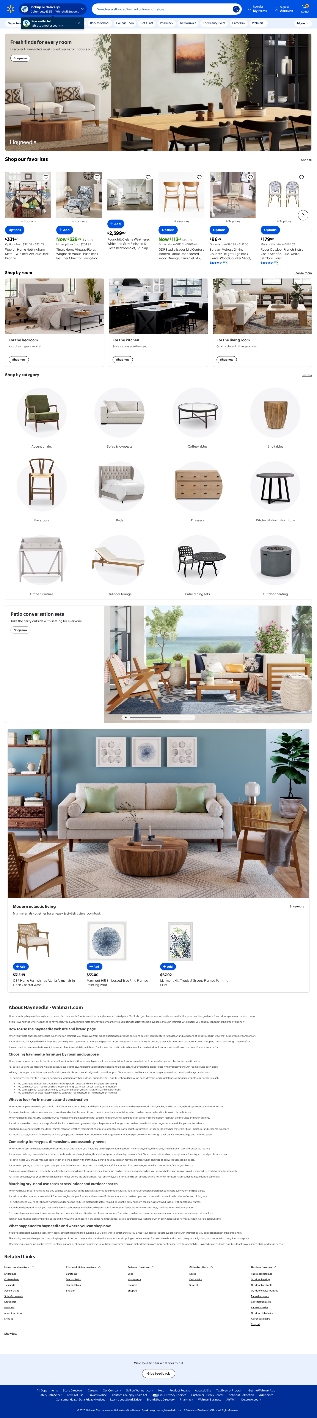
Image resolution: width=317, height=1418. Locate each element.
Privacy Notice (97, 1395)
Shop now (18, 359)
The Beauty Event (214, 23)
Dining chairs (73, 1279)
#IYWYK (231, 1399)
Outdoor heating (260, 1279)
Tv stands (9, 1285)
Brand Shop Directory (161, 1399)
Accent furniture (13, 1313)
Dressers (132, 1285)
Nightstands (134, 1279)
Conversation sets (261, 1301)
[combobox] (167, 9)
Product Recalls (179, 1390)
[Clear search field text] (226, 9)
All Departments (47, 1390)
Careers (93, 1390)
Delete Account (251, 1399)
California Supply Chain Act (129, 1395)
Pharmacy (166, 23)
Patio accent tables (261, 1273)
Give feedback (158, 1373)
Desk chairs (195, 1279)
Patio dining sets (260, 1296)
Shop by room (303, 273)
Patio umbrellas (259, 1307)
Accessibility (203, 1390)
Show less (10, 1333)
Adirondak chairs (260, 1318)
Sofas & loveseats (13, 1296)
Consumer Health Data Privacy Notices (80, 1399)
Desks (192, 1273)
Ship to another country (47, 25)
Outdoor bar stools (261, 1285)
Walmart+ (258, 23)
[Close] (79, 23)
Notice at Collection (241, 1395)
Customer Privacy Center (207, 1395)
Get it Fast (147, 23)
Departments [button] (16, 23)
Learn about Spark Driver (126, 1399)
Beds (130, 1273)
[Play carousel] (126, 717)
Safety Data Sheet (50, 1395)
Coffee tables (11, 1279)
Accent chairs (11, 1290)
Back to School (99, 23)
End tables (10, 1273)
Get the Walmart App (261, 1390)
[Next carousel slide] (179, 717)
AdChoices (266, 1395)
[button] (258, 9)
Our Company (112, 1390)
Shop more (297, 906)
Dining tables (73, 1285)
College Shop (125, 23)
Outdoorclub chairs (262, 1313)
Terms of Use (75, 1395)
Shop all (306, 159)
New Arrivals (188, 23)
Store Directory (73, 1390)
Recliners (9, 1307)
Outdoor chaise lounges (264, 1290)
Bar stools (71, 1273)
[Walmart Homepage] (10, 9)
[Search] (236, 9)
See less (307, 375)
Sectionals (10, 1301)
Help (161, 1390)
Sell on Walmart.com (139, 1390)
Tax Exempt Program (229, 1390)
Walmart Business (209, 1399)
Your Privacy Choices (173, 1395)
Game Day (238, 23)
